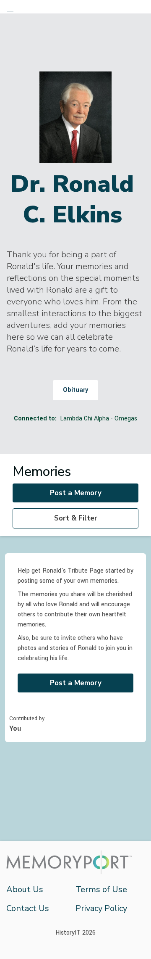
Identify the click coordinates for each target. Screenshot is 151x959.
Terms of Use (101, 889)
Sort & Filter (75, 518)
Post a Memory (76, 493)
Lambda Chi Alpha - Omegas (98, 418)
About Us (24, 889)
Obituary (75, 390)
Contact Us (27, 908)
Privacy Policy (101, 908)
